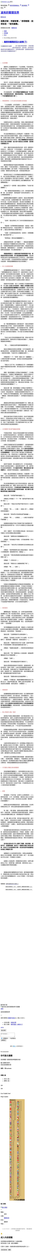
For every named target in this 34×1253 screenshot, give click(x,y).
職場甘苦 (14, 28)
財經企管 (13, 1022)
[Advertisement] (17, 911)
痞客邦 (10, 1018)
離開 (9, 1249)
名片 (5, 35)
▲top (2, 1027)
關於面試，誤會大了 (17, 1024)
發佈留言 (3, 1040)
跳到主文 (3, 17)
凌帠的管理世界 (10, 12)
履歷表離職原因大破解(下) (15, 42)
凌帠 (2, 1008)
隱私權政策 (29, 1228)
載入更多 (3, 1030)
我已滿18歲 (4, 1249)
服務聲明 (18, 1230)
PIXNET (7, 1228)
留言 (13, 1018)
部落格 (6, 33)
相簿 (5, 31)
